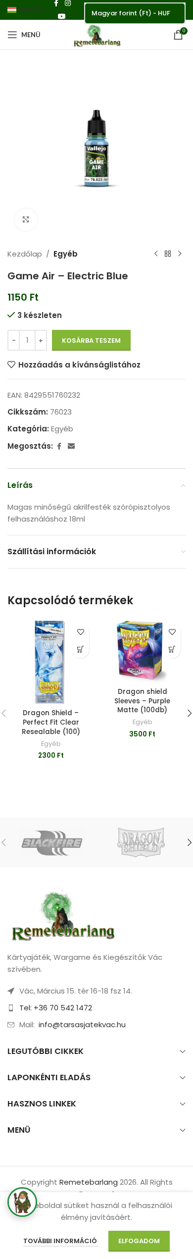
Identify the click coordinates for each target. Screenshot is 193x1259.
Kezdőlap (24, 254)
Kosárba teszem (91, 340)
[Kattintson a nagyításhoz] (26, 220)
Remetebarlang (88, 1182)
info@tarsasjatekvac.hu (82, 1024)
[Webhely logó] (96, 34)
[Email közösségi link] (71, 446)
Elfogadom (139, 1241)
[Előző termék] (156, 254)
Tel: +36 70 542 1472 (55, 1007)
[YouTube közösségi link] (62, 16)
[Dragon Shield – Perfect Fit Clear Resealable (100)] (50, 662)
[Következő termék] (180, 254)
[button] (80, 649)
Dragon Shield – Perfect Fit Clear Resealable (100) (51, 722)
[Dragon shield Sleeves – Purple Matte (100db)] (142, 651)
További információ (60, 1241)
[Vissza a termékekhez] (168, 254)
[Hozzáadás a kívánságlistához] (80, 632)
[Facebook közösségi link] (59, 446)
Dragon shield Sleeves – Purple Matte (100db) (142, 701)
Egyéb (65, 254)
